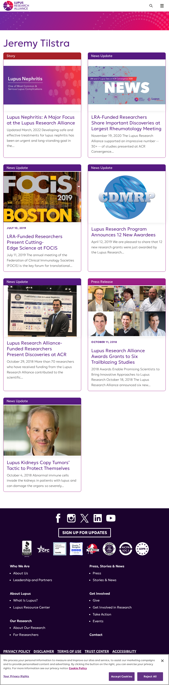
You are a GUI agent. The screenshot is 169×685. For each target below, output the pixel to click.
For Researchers (26, 635)
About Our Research (29, 628)
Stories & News (104, 580)
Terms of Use (69, 651)
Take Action (102, 614)
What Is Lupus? (25, 600)
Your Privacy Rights (16, 676)
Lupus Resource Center (31, 607)
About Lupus (20, 593)
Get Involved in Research (112, 607)
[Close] (162, 660)
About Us (20, 573)
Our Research (21, 621)
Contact (95, 635)
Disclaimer (44, 651)
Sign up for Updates (84, 532)
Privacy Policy (16, 651)
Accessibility (124, 651)
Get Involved (99, 593)
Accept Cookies (121, 676)
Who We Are (19, 566)
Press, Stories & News (106, 566)
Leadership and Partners (32, 580)
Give (96, 600)
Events (98, 621)
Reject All (150, 676)
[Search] (151, 5)
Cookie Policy (78, 668)
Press (97, 573)
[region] (84, 669)
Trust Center (97, 651)
